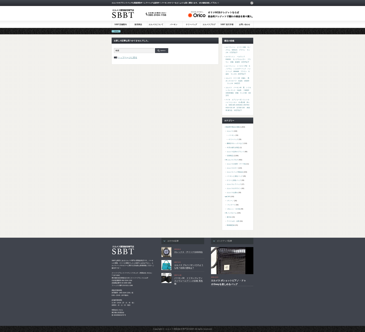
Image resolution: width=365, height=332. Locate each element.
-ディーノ (230, 200)
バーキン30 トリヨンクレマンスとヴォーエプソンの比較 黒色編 (188, 281)
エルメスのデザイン (234, 188)
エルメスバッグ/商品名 (235, 172)
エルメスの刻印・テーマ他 (236, 164)
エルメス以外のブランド (235, 151)
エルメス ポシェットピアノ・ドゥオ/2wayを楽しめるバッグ (228, 282)
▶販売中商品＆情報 (233, 127)
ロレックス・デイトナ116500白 (188, 252)
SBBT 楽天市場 (226, 24)
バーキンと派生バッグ (235, 176)
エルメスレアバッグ (234, 184)
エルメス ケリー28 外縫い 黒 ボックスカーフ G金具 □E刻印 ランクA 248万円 (238, 80)
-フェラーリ (231, 205)
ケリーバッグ (191, 24)
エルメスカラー (232, 168)
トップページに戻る (127, 57)
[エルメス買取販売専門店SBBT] (140, 18)
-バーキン (231, 135)
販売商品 (138, 24)
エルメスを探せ (232, 192)
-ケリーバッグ (233, 139)
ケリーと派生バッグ (234, 180)
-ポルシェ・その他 (233, 209)
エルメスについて (156, 24)
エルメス (230, 131)
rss (251, 3)
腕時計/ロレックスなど (235, 143)
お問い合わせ (244, 24)
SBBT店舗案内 (120, 24)
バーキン (173, 24)
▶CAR (228, 196)
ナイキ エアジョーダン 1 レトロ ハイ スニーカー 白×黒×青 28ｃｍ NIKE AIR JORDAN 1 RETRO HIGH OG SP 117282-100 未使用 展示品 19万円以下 (238, 105)
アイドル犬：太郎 (233, 221)
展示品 (229, 217)
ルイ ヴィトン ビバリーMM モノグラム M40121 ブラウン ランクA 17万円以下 (238, 49)
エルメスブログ (209, 24)
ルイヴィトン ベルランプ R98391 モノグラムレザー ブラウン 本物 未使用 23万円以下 (238, 59)
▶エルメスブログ (232, 160)
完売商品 (230, 155)
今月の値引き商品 (233, 147)
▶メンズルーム (231, 213)
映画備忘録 (231, 225)
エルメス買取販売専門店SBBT (179, 329)
